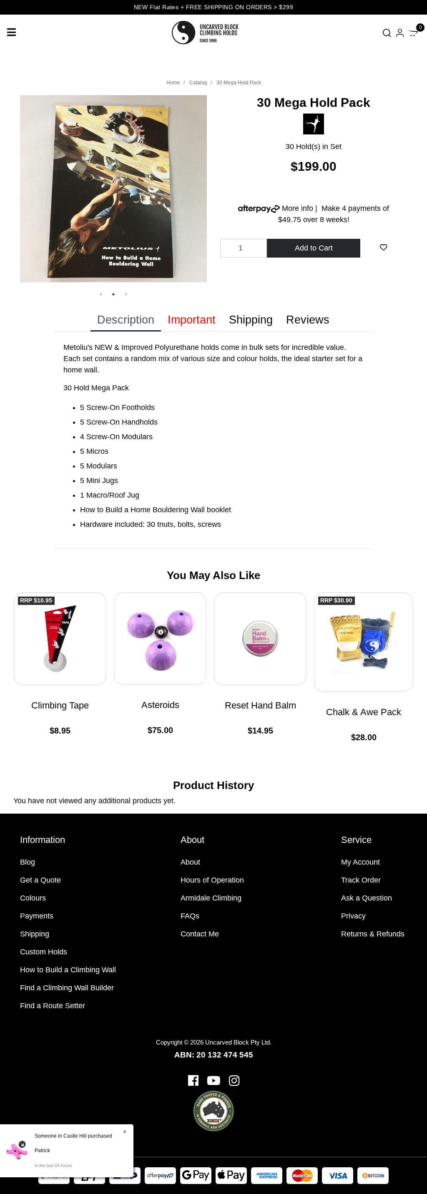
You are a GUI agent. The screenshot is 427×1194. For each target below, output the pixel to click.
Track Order (361, 880)
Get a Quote (40, 880)
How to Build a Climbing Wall (68, 970)
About (190, 862)
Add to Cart (314, 248)
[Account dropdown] (400, 32)
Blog (27, 862)
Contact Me (200, 934)
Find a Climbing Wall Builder (67, 988)
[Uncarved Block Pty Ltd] (209, 32)
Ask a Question (366, 898)
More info (296, 208)
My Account (360, 862)
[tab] (125, 320)
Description (125, 320)
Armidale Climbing (211, 898)
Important (192, 320)
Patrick (42, 1151)
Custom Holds (43, 952)
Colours (33, 898)
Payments (36, 916)
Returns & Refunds (372, 934)
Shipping (251, 320)
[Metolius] (313, 123)
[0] (413, 32)
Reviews (307, 320)
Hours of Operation (212, 880)
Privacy (353, 916)
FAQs (190, 916)
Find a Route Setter (52, 1006)
